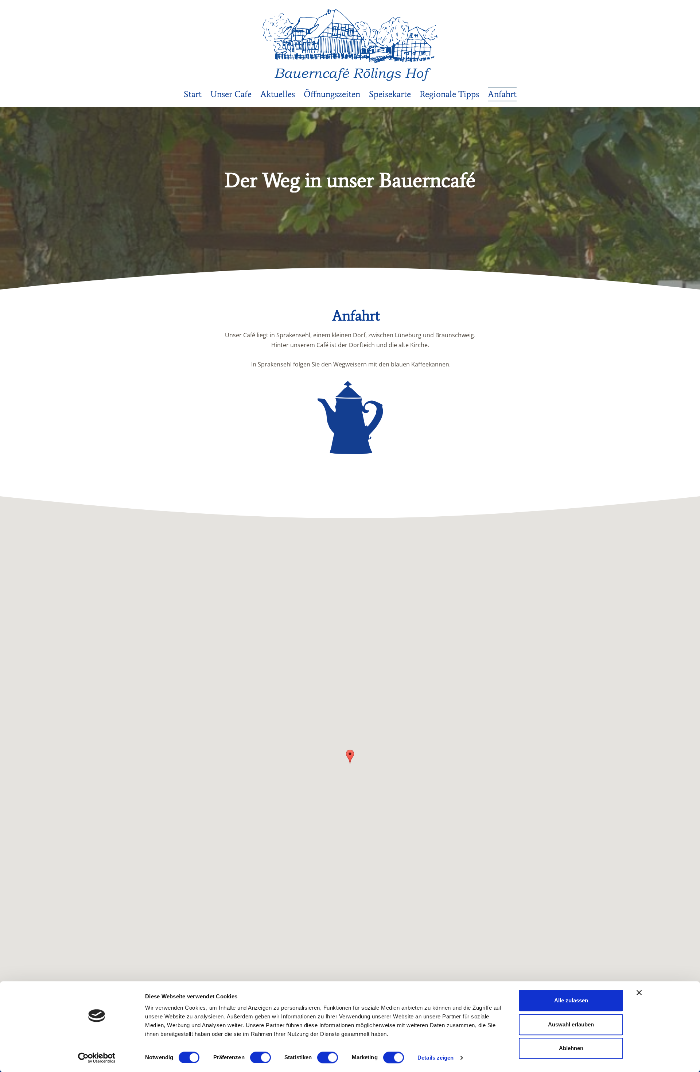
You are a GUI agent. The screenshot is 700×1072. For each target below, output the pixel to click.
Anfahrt (502, 94)
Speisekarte (390, 94)
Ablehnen (571, 1048)
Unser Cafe (231, 94)
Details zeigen (435, 1057)
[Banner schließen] (639, 992)
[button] (350, 757)
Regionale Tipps (449, 94)
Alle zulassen (571, 1000)
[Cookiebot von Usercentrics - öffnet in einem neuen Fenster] (97, 1057)
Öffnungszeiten (332, 94)
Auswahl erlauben (571, 1024)
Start (193, 94)
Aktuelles (277, 94)
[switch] (260, 1057)
